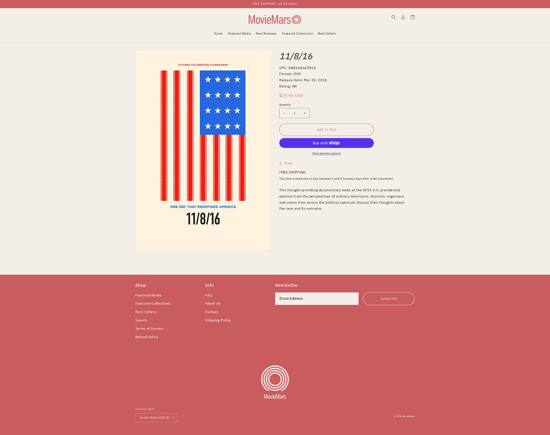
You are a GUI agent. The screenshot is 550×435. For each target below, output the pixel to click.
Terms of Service (149, 328)
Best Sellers (145, 312)
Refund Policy (146, 337)
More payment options (326, 153)
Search (141, 320)
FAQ (208, 295)
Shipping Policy (218, 320)
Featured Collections (153, 303)
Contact (211, 312)
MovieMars (409, 416)
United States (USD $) (154, 417)
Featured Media (148, 295)
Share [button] (288, 163)
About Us (213, 303)
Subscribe (388, 299)
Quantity (284, 105)
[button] (393, 17)
